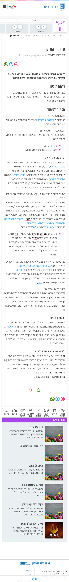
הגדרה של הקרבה (46, 120)
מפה (40, 282)
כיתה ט (53, 35)
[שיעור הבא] (19, 55)
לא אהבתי (30, 390)
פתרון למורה (19, 174)
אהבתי (38, 390)
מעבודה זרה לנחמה (31, 35)
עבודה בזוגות (57, 166)
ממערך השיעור (57, 179)
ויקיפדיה (9, 326)
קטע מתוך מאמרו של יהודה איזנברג (35, 265)
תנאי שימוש (29, 570)
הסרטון (20, 269)
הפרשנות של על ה (42, 227)
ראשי (62, 35)
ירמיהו (44, 35)
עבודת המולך (15, 35)
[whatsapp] (6, 64)
